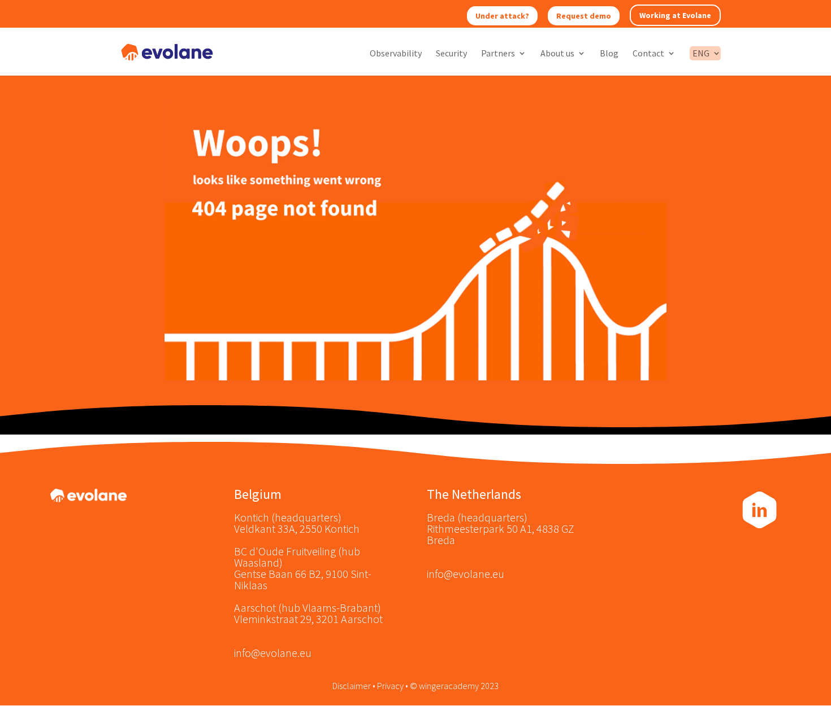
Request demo (583, 16)
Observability (396, 54)
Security (451, 54)
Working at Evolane (675, 15)
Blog (609, 54)
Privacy (390, 685)
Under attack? (502, 16)
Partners (498, 54)
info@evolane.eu (272, 653)
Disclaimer (351, 685)
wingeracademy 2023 (459, 685)
